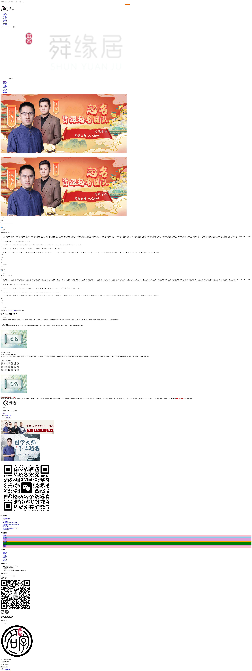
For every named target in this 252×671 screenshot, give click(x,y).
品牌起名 (5, 20)
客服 (9, 669)
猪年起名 (5, 535)
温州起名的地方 (7, 526)
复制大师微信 (4, 666)
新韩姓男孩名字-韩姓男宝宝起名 (11, 524)
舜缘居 (4, 13)
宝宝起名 (5, 17)
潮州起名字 (6, 520)
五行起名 (5, 538)
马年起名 (5, 541)
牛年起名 (5, 542)
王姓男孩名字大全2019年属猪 (10, 522)
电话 (6, 669)
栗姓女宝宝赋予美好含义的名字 (10, 528)
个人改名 (5, 21)
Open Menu (10, 78)
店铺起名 (5, 18)
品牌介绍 (5, 14)
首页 (3, 669)
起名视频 (5, 24)
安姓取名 (5, 521)
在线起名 (5, 4)
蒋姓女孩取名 (6, 518)
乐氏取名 (5, 525)
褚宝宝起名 (6, 529)
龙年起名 (5, 23)
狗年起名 (5, 546)
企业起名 (5, 539)
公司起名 (5, 16)
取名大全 (5, 537)
